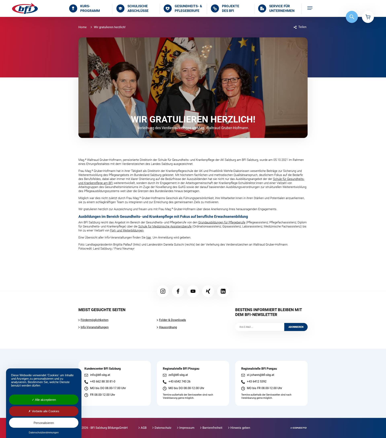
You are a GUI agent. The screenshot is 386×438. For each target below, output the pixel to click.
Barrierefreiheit (212, 428)
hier (148, 237)
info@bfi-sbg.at (100, 374)
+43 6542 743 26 (179, 381)
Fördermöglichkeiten (94, 320)
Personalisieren (44, 423)
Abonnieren (295, 327)
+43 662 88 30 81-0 (102, 381)
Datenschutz (163, 428)
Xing (208, 291)
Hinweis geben (240, 428)
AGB (144, 428)
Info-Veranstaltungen (95, 327)
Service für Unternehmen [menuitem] (282, 8)
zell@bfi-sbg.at (178, 374)
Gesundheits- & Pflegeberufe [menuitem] (188, 8)
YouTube (193, 291)
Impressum (186, 428)
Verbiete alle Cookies (45, 411)
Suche (352, 17)
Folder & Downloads (172, 320)
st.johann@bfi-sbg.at (260, 374)
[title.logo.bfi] (25, 8)
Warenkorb (368, 17)
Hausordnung (168, 327)
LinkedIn (223, 291)
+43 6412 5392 (256, 381)
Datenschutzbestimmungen (44, 432)
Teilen (302, 27)
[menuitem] (309, 8)
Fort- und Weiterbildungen (127, 230)
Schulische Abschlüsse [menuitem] (138, 8)
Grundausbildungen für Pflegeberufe (221, 222)
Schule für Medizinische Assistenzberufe (165, 226)
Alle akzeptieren (45, 399)
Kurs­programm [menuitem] (90, 8)
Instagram (163, 291)
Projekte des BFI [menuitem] (230, 8)
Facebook (178, 291)
